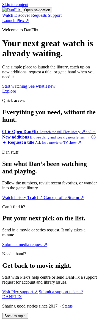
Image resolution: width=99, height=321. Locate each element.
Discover (22, 15)
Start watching (15, 86)
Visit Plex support (20, 291)
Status (67, 306)
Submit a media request (24, 244)
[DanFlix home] (12, 9)
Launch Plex (15, 20)
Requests (39, 15)
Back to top (15, 316)
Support (55, 15)
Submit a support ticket (61, 291)
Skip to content (15, 4)
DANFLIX (12, 296)
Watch (7, 15)
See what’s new (42, 86)
